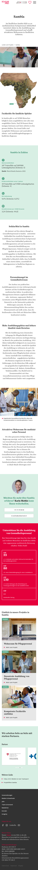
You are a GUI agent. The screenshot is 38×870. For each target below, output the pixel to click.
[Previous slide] (3, 405)
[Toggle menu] (34, 2)
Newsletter (5, 808)
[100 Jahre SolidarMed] (21, 2)
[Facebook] (3, 825)
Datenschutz (5, 866)
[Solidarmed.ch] (5, 2)
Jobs (3, 801)
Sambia (18, 45)
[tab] (16, 767)
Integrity (4, 814)
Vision (9, 835)
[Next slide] (35, 405)
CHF (4, 591)
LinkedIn (13, 825)
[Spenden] (30, 2)
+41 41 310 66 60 (19, 510)
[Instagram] (7, 825)
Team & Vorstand (7, 804)
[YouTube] (19, 825)
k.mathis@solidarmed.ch (19, 516)
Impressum (13, 866)
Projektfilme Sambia (10, 782)
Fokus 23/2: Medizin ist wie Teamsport (16, 779)
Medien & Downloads (8, 798)
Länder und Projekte (7, 45)
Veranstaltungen (7, 795)
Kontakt (4, 811)
